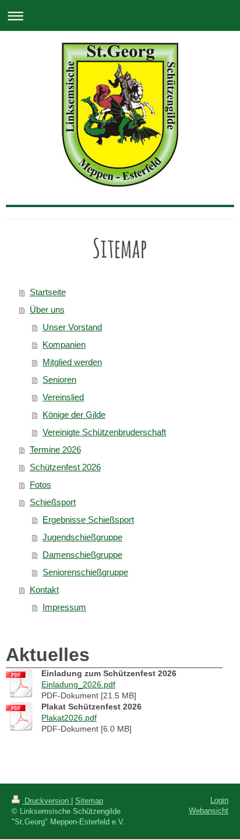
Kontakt (44, 590)
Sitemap (89, 800)
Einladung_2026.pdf (78, 684)
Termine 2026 (55, 450)
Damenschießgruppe (82, 555)
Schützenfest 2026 (65, 467)
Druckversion (46, 800)
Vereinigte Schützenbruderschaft (104, 432)
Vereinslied (63, 397)
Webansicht (208, 810)
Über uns (47, 309)
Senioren (59, 379)
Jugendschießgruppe (82, 537)
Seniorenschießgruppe (85, 572)
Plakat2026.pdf (69, 717)
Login (219, 800)
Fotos (40, 485)
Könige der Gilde (74, 415)
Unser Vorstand (72, 327)
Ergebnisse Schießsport (88, 520)
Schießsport (53, 502)
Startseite (48, 292)
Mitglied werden (72, 362)
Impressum (64, 607)
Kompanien (64, 344)
